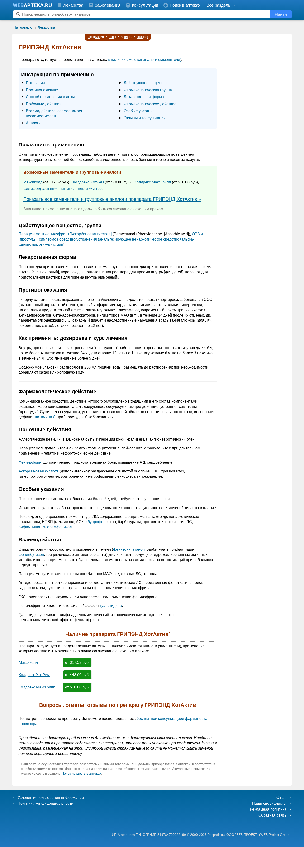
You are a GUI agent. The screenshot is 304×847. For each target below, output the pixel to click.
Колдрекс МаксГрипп (152, 182)
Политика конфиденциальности (45, 803)
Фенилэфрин (30, 462)
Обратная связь (272, 815)
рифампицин (30, 527)
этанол (139, 549)
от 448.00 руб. (77, 675)
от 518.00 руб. (77, 687)
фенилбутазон (31, 555)
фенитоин (122, 549)
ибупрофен (95, 522)
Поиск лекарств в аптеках (81, 773)
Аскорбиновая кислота (39, 471)
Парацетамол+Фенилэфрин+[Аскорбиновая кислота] (65, 234)
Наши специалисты (269, 803)
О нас (281, 797)
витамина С (45, 417)
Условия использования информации (51, 797)
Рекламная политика (268, 809)
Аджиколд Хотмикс (40, 189)
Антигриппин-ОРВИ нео (81, 189)
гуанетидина (111, 606)
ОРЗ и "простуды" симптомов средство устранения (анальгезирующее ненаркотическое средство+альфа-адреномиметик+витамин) (111, 239)
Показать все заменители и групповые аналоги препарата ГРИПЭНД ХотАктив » (112, 199)
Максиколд (32, 182)
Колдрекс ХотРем (88, 182)
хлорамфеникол (57, 527)
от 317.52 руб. (77, 662)
